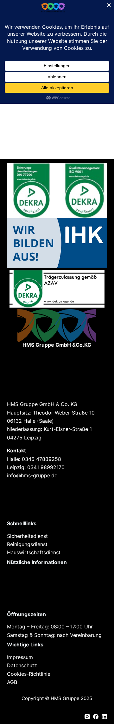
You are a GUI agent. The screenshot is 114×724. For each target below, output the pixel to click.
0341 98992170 (46, 467)
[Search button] (101, 137)
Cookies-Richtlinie (28, 674)
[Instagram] (87, 716)
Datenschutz (22, 665)
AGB (12, 682)
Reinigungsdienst (28, 544)
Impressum (20, 657)
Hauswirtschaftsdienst (34, 552)
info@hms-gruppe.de (32, 475)
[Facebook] (95, 716)
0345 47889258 (41, 459)
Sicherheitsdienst (27, 536)
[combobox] (51, 136)
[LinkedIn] (104, 716)
